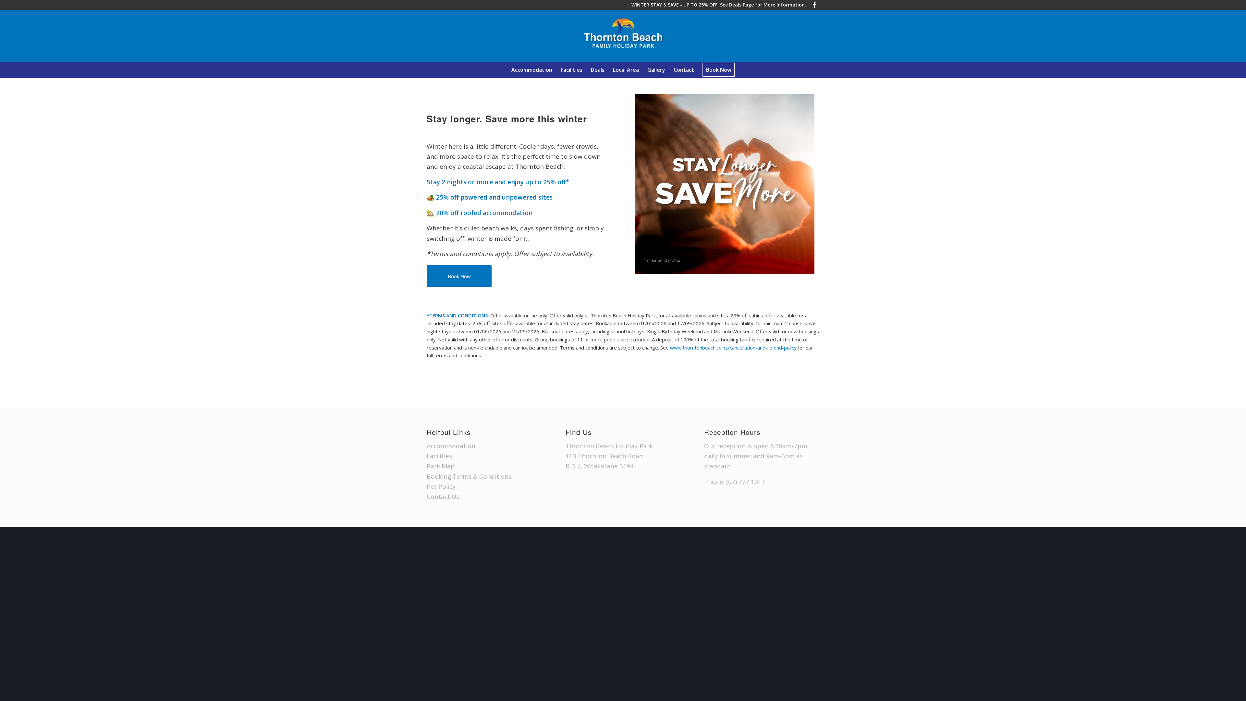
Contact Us (443, 496)
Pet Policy (441, 486)
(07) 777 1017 (745, 481)
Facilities (439, 456)
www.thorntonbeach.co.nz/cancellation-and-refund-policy (733, 347)
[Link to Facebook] (814, 5)
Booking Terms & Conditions (469, 476)
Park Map (441, 466)
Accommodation (451, 446)
